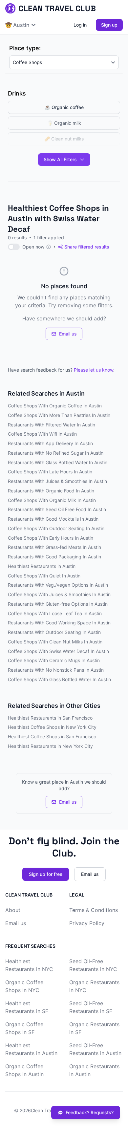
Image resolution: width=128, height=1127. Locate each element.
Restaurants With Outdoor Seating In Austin (54, 632)
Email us (68, 333)
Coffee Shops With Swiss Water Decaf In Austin (58, 651)
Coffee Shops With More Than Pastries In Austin (59, 415)
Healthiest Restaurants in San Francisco (50, 718)
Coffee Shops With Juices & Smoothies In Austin (59, 594)
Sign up (109, 25)
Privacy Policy (86, 923)
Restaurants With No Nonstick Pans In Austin (56, 670)
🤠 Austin (17, 25)
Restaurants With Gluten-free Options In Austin (58, 604)
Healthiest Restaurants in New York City (50, 746)
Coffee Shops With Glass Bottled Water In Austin (59, 679)
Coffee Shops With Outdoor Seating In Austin (56, 528)
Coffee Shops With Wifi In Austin (42, 434)
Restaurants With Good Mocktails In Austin (53, 519)
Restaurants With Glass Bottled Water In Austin (57, 462)
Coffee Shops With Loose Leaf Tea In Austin (55, 613)
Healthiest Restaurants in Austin (41, 566)
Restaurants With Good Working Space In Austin (59, 622)
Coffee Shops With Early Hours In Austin (50, 538)
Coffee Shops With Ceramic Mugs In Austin (54, 660)
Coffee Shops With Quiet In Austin (44, 575)
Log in (80, 25)
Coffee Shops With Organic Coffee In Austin (55, 405)
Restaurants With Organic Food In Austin (51, 490)
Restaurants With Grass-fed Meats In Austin (54, 547)
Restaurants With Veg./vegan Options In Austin (58, 585)
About (12, 910)
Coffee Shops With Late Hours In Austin (50, 471)
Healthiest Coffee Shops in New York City (52, 727)
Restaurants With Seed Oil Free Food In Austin (57, 509)
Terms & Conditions (93, 910)
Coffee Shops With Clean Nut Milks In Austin (55, 641)
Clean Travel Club (50, 1110)
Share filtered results (86, 246)
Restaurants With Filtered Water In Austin (51, 424)
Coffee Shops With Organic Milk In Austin (52, 500)
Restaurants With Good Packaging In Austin (54, 556)
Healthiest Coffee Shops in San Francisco (52, 736)
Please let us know (93, 370)
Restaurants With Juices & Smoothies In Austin (57, 481)
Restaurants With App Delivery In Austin (50, 443)
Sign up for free (45, 874)
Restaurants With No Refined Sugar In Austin (55, 453)
